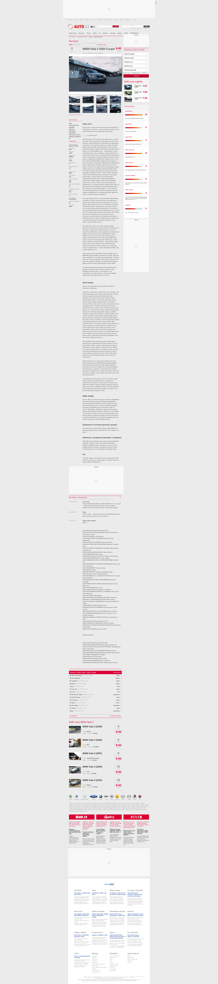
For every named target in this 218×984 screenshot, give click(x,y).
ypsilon (89, 731)
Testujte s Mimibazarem (114, 955)
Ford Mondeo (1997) (138, 98)
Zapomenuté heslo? (137, 28)
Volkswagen (76, 799)
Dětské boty (112, 967)
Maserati (145, 806)
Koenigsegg (95, 806)
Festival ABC (136, 936)
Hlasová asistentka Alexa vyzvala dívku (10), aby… (75, 831)
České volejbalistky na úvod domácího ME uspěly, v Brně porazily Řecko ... (100, 900)
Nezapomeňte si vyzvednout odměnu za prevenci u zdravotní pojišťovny (117, 946)
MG (93, 808)
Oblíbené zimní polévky (133, 914)
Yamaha (81, 811)
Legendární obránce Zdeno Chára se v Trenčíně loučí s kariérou (82, 960)
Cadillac (122, 803)
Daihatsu (87, 805)
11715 (85, 746)
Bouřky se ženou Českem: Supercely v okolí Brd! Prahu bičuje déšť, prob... (82, 900)
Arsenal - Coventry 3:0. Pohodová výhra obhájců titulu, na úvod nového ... (100, 897)
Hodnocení (129, 106)
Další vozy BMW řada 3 (81, 722)
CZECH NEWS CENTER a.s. (97, 977)
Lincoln (133, 806)
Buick (118, 803)
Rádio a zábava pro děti (132, 959)
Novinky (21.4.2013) (74, 125)
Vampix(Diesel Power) (93, 758)
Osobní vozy (94, 959)
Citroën (71, 805)
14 (98, 44)
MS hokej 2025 (95, 893)
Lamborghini (113, 806)
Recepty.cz (99, 19)
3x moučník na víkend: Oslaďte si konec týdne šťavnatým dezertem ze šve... (135, 921)
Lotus (137, 806)
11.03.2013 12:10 (77, 691)
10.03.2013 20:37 (81, 694)
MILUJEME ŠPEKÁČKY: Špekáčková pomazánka (135, 904)
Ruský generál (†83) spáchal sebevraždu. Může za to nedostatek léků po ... (81, 903)
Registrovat (146, 28)
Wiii (88, 744)
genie (71, 44)
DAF (83, 805)
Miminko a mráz (138, 894)
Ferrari (102, 805)
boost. (118, 702)
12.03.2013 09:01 (77, 686)
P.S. (70, 138)
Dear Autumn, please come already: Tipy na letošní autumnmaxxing (99, 938)
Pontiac (138, 808)
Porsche (143, 808)
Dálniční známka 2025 (83, 915)
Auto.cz (93, 19)
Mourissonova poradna (133, 935)
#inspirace (94, 935)
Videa (94, 33)
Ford (94, 799)
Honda (132, 805)
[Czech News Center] (112, 884)
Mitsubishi (100, 808)
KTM (100, 806)
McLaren (81, 808)
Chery (132, 803)
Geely (116, 805)
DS (95, 805)
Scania (93, 809)
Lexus (129, 806)
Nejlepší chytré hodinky (98, 914)
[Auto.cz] (78, 28)
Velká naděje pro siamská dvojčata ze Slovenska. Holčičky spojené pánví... (135, 902)
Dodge (92, 805)
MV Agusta (110, 808)
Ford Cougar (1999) (138, 92)
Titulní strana (72, 36)
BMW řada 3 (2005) (92, 726)
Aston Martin (94, 803)
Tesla (137, 809)
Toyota (122, 799)
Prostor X (76, 956)
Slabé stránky (72, 132)
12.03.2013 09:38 (80, 678)
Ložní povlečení (113, 968)
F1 (100, 33)
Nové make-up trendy (120, 894)
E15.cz (80, 19)
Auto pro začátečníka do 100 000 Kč (99, 967)
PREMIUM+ (134, 33)
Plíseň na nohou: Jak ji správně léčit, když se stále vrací (117, 944)
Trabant (145, 809)
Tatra (134, 809)
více (134, 19)
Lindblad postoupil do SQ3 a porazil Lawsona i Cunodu (81, 918)
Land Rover (124, 806)
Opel (112, 799)
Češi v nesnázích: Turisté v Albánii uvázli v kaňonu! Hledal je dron (117, 900)
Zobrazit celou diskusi (116, 715)
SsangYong (113, 809)
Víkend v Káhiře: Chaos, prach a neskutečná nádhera (81, 939)
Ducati (98, 805)
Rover (85, 809)
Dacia (75, 805)
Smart (104, 809)
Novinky (81, 33)
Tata (131, 809)
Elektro (105, 33)
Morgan (105, 808)
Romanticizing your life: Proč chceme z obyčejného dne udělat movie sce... (100, 941)
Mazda (129, 799)
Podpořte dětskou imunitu (116, 935)
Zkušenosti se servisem (75, 134)
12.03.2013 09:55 (81, 675)
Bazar (120, 33)
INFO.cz (79, 894)
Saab (89, 809)
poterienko (116, 694)
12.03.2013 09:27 (79, 681)
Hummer (137, 805)
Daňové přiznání (114, 914)
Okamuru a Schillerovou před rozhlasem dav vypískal (80, 966)
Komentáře (71, 127)
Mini (96, 808)
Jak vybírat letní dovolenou (134, 896)
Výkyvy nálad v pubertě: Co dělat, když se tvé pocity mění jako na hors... (135, 939)
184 (84, 786)
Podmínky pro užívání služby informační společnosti (107, 979)
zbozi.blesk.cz (95, 962)
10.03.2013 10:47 (77, 711)
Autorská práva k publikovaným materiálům (87, 979)
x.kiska (118, 678)
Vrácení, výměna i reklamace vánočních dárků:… (88, 834)
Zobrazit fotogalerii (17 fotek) (74, 114)
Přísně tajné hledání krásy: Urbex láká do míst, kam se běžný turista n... (82, 945)
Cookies (138, 979)
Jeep (82, 806)
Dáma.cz (128, 19)
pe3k (118, 686)
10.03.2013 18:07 (79, 705)
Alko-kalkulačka (78, 914)
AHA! (75, 19)
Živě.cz (115, 19)
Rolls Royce (80, 809)
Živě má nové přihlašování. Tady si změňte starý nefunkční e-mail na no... (135, 942)
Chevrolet (137, 803)
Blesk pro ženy (108, 19)
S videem (144, 72)
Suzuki (123, 809)
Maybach (71, 808)
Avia (103, 803)
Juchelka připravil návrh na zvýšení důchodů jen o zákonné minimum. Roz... (117, 924)
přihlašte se (100, 53)
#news (105, 935)
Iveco (74, 806)
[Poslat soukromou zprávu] (81, 44)
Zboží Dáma (94, 960)
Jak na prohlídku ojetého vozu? (98, 964)
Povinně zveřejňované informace (129, 980)
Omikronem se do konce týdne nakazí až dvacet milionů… (129, 833)
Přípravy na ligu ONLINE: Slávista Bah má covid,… (115, 831)
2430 (85, 733)
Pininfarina (133, 808)
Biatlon (102, 893)
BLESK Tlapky (77, 935)
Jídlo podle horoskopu (138, 915)
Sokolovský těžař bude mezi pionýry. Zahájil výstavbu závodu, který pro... (117, 921)
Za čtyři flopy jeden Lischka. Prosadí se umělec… (101, 831)
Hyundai (142, 805)
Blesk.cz (70, 19)
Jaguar (78, 806)
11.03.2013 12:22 (79, 689)
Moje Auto (72, 33)
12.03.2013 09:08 (78, 683)
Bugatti (114, 803)
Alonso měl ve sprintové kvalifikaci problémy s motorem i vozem (81, 924)
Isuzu (70, 806)
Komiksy (129, 936)
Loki (118, 691)
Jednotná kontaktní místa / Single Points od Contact (111, 980)
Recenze (73, 41)
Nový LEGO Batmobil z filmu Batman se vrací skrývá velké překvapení (135, 945)
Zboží (126, 33)
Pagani (123, 808)
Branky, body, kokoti (85, 956)
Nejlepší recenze (136, 72)
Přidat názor (103, 44)
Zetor (85, 811)
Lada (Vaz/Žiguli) (106, 806)
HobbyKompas (95, 965)
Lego (111, 960)
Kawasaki (86, 806)
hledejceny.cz (95, 955)
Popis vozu (71, 129)
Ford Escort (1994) (138, 86)
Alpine (89, 803)
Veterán (113, 33)
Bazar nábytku (113, 970)
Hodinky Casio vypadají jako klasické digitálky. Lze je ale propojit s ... (99, 920)
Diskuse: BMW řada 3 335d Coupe (83, 672)
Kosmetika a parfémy (114, 964)
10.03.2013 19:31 (79, 700)
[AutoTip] (148, 33)
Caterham (127, 803)
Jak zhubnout (113, 893)
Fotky (70, 123)
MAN (141, 806)
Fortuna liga (77, 957)
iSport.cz (87, 19)
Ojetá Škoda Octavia (96, 970)
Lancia (119, 806)
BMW (101, 799)
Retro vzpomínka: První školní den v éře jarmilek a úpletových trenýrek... (135, 899)
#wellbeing (100, 935)
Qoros (70, 809)
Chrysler (142, 803)
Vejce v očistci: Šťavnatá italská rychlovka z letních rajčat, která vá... (135, 924)
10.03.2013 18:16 (78, 702)
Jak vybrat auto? (95, 972)
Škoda (70, 799)
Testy (88, 33)
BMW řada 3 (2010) (92, 780)
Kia (90, 806)
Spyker (108, 809)
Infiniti (146, 805)
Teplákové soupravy (114, 965)
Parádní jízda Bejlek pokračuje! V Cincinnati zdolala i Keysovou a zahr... (100, 903)
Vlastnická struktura (95, 980)
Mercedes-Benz (84, 799)
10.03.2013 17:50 (78, 708)
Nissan (115, 808)
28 (84, 773)
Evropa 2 (129, 962)
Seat (135, 799)
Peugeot (128, 808)
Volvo (77, 811)
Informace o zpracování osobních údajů (127, 979)
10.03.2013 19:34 (80, 697)
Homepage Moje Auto (82, 36)
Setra (100, 809)
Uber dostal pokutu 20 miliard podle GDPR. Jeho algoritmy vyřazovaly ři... (117, 918)
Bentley (106, 803)
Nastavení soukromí (86, 980)
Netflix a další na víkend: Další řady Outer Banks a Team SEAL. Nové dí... (100, 923)
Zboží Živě (94, 957)
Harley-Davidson (126, 805)
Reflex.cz (122, 19)
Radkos (89, 785)
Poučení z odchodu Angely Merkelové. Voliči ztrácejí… (142, 831)
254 (84, 760)
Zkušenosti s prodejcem (75, 136)
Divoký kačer (85, 935)
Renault (117, 799)
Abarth (70, 803)
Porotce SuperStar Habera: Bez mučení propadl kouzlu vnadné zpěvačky (116, 897)
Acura (74, 803)
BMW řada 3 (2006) (92, 740)
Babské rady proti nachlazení (117, 936)
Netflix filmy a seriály (79, 936)
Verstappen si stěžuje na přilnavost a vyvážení (81, 921)
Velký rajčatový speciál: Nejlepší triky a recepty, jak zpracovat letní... (135, 918)
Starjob (128, 955)
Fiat (140, 799)
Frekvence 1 (130, 960)
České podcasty (130, 957)
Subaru (118, 809)
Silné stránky (72, 131)
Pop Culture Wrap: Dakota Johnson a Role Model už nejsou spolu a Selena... (100, 943)
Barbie (111, 959)
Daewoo (79, 805)
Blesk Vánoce (77, 893)
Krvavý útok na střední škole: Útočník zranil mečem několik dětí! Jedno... (82, 897)
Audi (106, 799)
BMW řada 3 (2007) (92, 753)
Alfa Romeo (80, 803)
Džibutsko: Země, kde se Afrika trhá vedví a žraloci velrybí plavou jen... (81, 942)
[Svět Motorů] (145, 33)
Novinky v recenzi (78, 497)
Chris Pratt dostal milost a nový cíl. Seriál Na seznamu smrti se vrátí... (99, 925)
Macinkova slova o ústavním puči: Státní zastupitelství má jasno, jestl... (117, 903)
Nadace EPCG (121, 915)
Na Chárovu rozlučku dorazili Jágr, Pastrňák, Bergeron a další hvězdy (81, 963)
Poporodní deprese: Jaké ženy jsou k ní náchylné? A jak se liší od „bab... (117, 941)
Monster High (112, 957)
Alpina (85, 803)
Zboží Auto (94, 968)
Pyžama (111, 962)
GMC (120, 805)
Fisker (109, 805)
